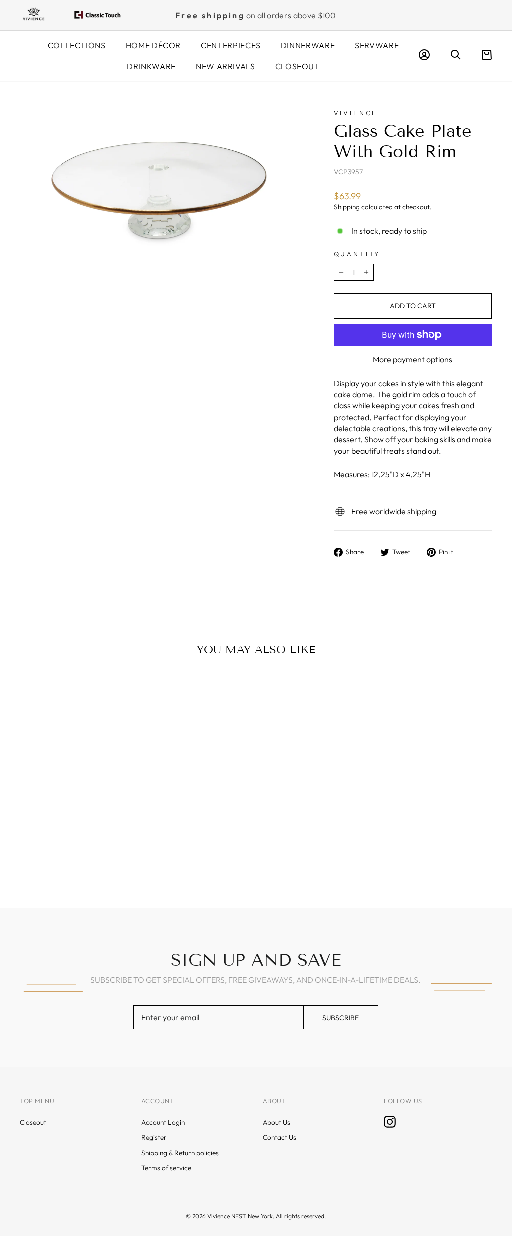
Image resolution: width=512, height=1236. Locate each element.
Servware (377, 45)
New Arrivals (226, 66)
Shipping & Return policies (180, 1152)
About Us (276, 1122)
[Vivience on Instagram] (390, 1122)
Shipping (347, 206)
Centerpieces (231, 45)
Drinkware (151, 66)
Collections (77, 45)
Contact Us (279, 1137)
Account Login (163, 1122)
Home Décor (153, 45)
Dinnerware (308, 45)
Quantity (357, 254)
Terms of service (167, 1167)
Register (154, 1137)
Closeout (298, 66)
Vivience (356, 113)
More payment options (412, 359)
